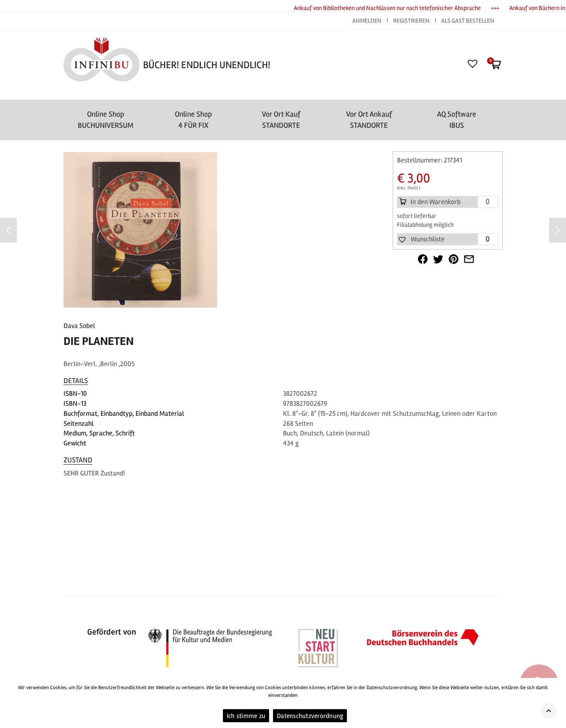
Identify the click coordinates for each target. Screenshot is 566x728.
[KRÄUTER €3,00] (557, 230)
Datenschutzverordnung (310, 716)
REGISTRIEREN (411, 21)
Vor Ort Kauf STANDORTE (281, 119)
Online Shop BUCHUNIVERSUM (106, 119)
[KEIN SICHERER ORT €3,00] (8, 230)
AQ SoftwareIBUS (456, 119)
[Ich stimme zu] (556, 703)
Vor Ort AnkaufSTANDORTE (369, 119)
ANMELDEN (367, 21)
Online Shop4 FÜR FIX (193, 119)
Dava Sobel (79, 325)
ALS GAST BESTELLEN (467, 21)
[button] (421, 239)
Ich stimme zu (246, 716)
